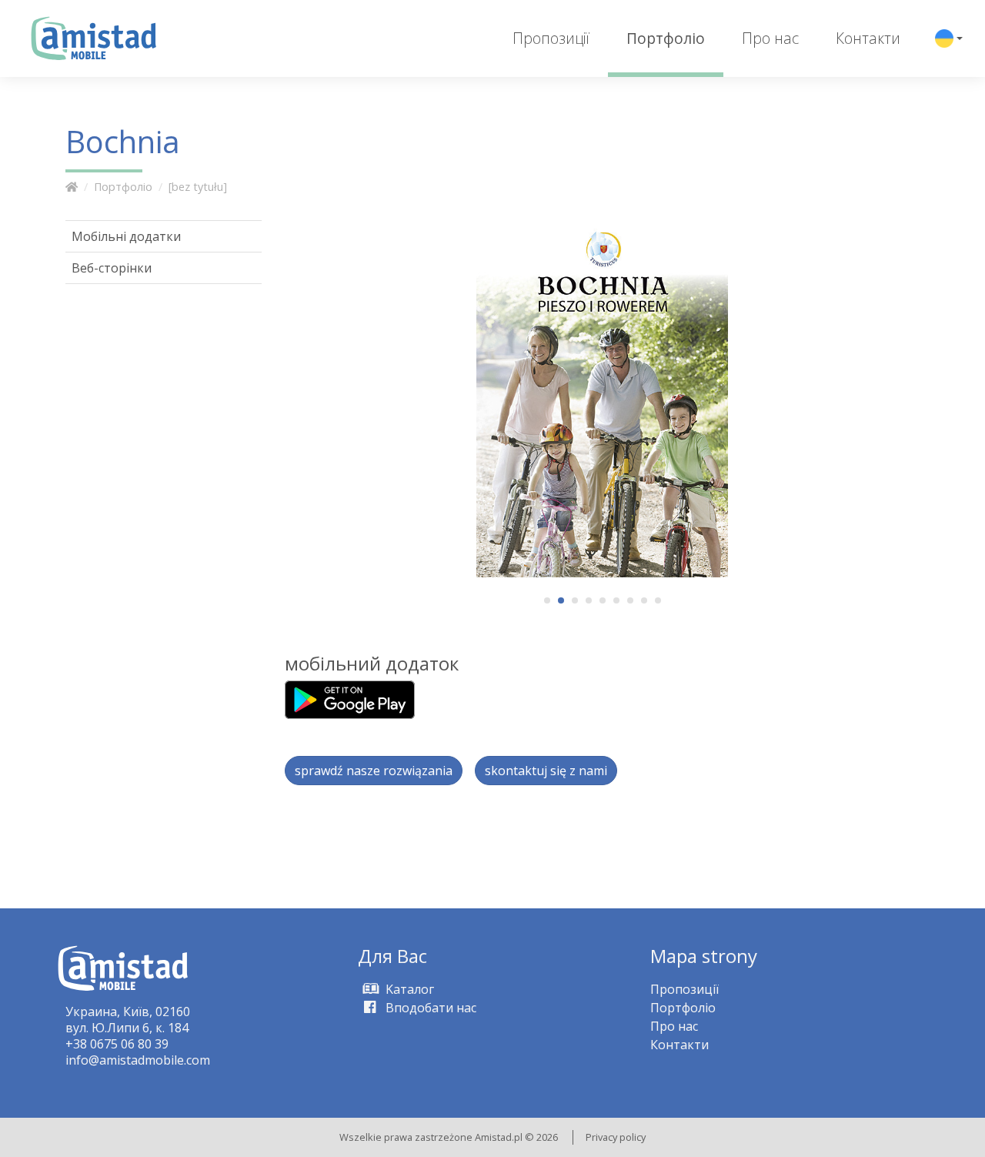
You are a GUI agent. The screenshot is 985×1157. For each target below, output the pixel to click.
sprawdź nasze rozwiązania (373, 770)
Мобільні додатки (126, 236)
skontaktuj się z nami (546, 770)
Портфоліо (665, 38)
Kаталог (408, 989)
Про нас (770, 38)
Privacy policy (616, 1137)
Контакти (868, 38)
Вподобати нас (429, 1007)
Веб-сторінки (112, 267)
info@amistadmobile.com (137, 1060)
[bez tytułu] (198, 186)
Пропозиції (551, 38)
